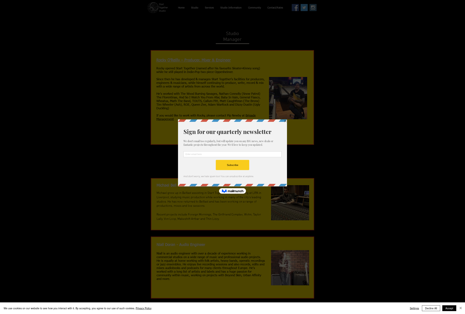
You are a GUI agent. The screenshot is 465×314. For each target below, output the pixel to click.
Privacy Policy (143, 308)
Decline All (431, 308)
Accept (449, 308)
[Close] (460, 308)
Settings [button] (414, 308)
